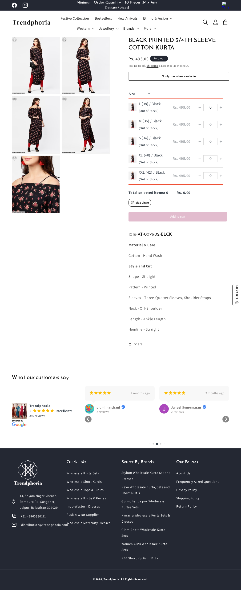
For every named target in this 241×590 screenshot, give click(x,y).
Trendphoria (111, 579)
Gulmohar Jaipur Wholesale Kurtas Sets (142, 504)
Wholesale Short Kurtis (84, 481)
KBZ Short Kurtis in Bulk (139, 558)
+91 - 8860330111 (33, 516)
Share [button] (138, 344)
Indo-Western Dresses (83, 506)
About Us (183, 473)
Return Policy (186, 506)
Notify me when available (179, 76)
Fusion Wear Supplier (83, 514)
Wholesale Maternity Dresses (88, 523)
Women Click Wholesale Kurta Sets (144, 547)
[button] (157, 18)
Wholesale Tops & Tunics (85, 490)
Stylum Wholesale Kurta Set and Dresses (146, 476)
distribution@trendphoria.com (44, 525)
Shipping (153, 65)
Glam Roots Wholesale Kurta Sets (143, 533)
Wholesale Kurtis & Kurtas (86, 498)
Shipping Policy (188, 498)
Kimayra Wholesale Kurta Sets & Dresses (145, 518)
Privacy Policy (186, 490)
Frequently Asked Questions (197, 481)
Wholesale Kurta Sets (83, 473)
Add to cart (177, 216)
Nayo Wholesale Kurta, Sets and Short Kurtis (145, 490)
